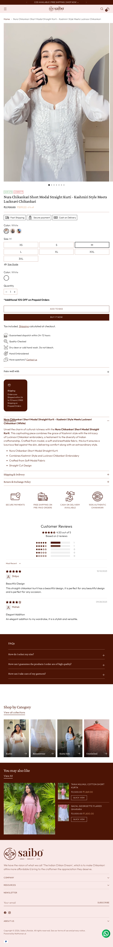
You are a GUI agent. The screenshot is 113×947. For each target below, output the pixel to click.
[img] (13, 571)
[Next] (86, 2)
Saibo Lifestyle (26, 930)
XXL (92, 251)
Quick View (79, 798)
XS (20, 245)
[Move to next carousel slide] (107, 695)
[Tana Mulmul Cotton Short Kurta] (63, 791)
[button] (41, 543)
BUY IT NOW (56, 317)
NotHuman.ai (20, 933)
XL (56, 251)
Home (7, 19)
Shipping (24, 326)
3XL (21, 258)
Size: (7, 238)
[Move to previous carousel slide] (100, 695)
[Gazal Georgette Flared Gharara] (63, 813)
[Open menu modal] (5, 9)
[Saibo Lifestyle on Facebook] (5, 913)
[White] (6, 278)
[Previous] (27, 2)
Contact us (31, 359)
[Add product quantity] (6, 292)
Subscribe (103, 902)
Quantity (9, 285)
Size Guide (13, 264)
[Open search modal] (102, 9)
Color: (11, 225)
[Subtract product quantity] (14, 292)
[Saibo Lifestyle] (56, 8)
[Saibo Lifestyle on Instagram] (9, 913)
